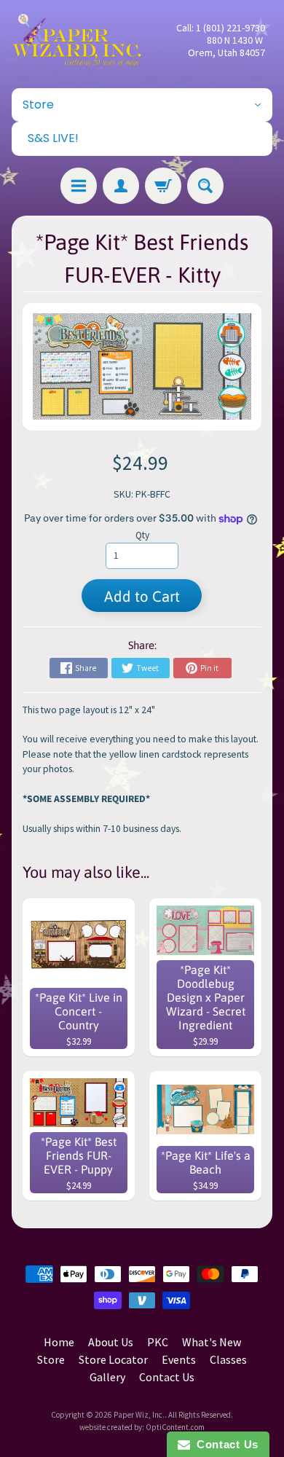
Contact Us (166, 1377)
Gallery (107, 1377)
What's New (211, 1342)
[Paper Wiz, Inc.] (77, 40)
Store (51, 1359)
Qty (142, 535)
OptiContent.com (175, 1427)
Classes (228, 1359)
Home (59, 1342)
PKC (157, 1342)
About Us (110, 1342)
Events (179, 1359)
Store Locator (113, 1359)
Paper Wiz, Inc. (139, 1415)
